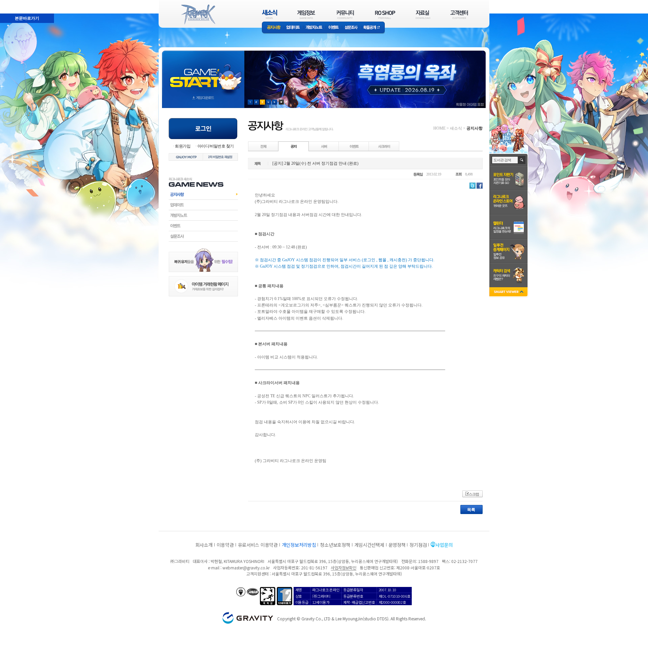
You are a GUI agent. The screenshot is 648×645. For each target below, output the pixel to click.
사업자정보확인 (343, 567)
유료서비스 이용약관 (258, 544)
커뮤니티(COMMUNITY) (345, 14)
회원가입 (182, 146)
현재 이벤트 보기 (281, 102)
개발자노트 (314, 28)
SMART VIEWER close (509, 292)
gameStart (203, 73)
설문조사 (351, 28)
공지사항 (273, 28)
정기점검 (418, 544)
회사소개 (204, 544)
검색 (521, 160)
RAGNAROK (198, 14)
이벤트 (333, 28)
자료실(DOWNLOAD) (422, 14)
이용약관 (225, 544)
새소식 (456, 128)
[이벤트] (354, 146)
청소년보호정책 (335, 544)
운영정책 (397, 544)
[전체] (263, 146)
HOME (439, 128)
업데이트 (293, 28)
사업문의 (444, 544)
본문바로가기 (12, 3)
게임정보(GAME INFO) (306, 14)
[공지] (293, 146)
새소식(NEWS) (269, 14)
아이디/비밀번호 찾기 (215, 146)
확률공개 (373, 28)
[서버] (324, 146)
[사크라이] (384, 146)
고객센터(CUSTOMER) (459, 14)
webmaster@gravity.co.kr (246, 567)
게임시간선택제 (369, 544)
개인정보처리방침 (299, 544)
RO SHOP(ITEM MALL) (385, 14)
